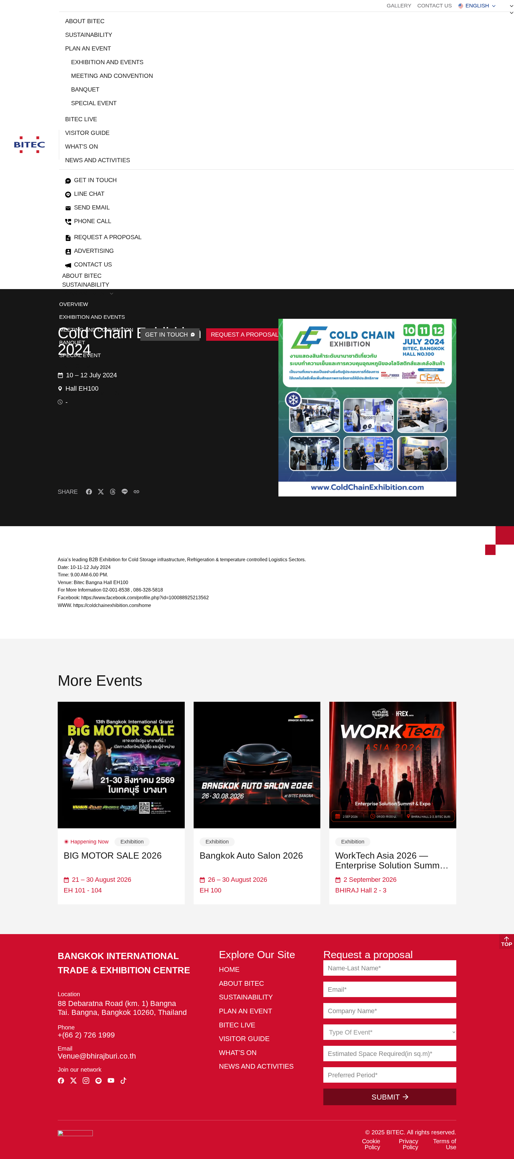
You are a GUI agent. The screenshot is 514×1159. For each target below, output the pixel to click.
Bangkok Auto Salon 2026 (251, 855)
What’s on (81, 146)
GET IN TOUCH (166, 334)
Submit (386, 1097)
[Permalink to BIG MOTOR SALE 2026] (121, 765)
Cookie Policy (371, 1144)
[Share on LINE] (125, 492)
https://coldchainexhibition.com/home (112, 605)
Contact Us (434, 6)
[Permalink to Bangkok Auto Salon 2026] (257, 765)
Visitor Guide (87, 133)
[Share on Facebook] (89, 492)
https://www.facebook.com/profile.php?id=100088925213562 (145, 597)
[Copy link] (137, 492)
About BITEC (84, 21)
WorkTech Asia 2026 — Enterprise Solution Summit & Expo (389, 860)
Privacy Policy (408, 1144)
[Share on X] (101, 492)
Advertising (94, 250)
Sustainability (88, 34)
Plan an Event (88, 48)
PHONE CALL (92, 221)
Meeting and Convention (112, 75)
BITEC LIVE (81, 119)
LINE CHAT (89, 193)
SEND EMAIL (92, 207)
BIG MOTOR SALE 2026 (113, 855)
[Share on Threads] (113, 492)
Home (229, 969)
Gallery (399, 6)
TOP (506, 944)
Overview (73, 304)
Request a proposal (108, 237)
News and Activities (97, 160)
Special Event (94, 103)
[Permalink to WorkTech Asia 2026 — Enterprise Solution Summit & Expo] (392, 765)
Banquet (85, 89)
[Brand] (29, 144)
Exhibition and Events (107, 62)
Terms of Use (444, 1144)
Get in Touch (95, 180)
